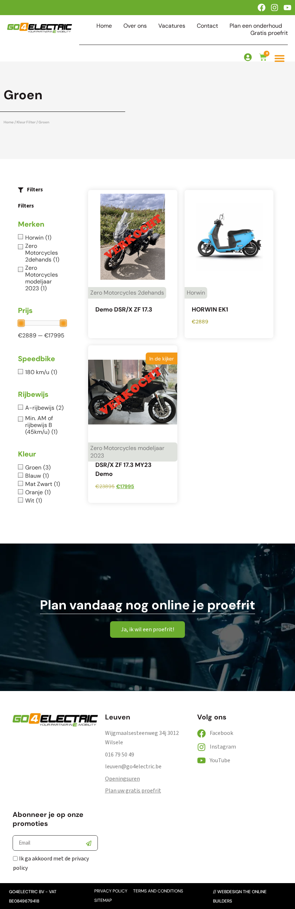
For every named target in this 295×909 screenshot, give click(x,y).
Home (104, 25)
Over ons (135, 25)
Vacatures (171, 25)
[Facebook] (262, 8)
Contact (207, 25)
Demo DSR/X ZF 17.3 (123, 309)
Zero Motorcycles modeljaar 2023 (127, 451)
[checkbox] (42, 237)
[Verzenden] (88, 843)
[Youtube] (287, 8)
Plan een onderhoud (256, 25)
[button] (279, 58)
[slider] (21, 323)
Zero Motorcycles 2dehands (127, 292)
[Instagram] (274, 8)
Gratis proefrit (269, 33)
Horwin (196, 292)
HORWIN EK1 (210, 309)
